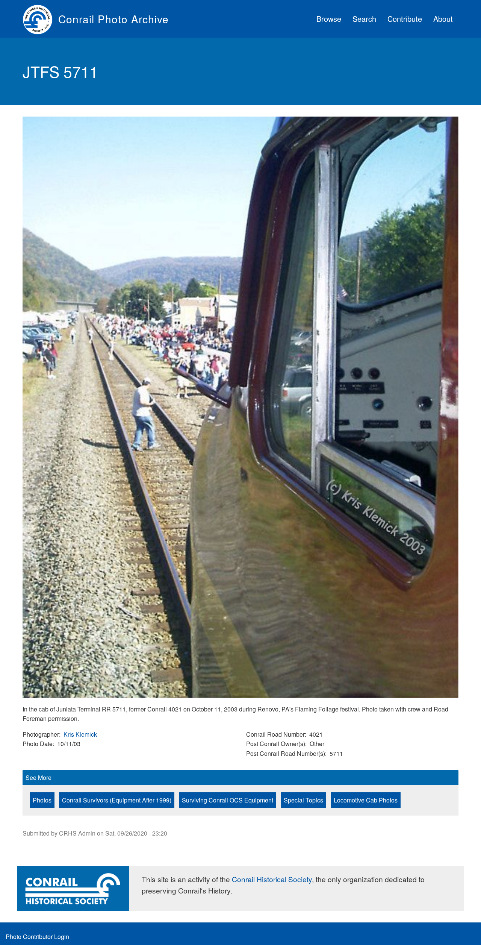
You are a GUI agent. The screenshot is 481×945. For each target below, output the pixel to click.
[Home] (40, 19)
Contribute (404, 18)
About (443, 18)
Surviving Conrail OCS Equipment (227, 800)
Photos (42, 800)
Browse (328, 18)
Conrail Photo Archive (113, 18)
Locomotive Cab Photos (366, 800)
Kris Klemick (80, 734)
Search (364, 18)
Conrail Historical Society (272, 879)
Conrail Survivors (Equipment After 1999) (116, 800)
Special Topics (303, 800)
